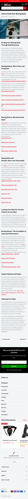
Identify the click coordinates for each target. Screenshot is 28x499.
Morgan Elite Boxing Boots (7, 262)
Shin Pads (3, 407)
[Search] (25, 8)
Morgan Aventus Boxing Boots (8, 258)
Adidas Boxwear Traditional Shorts (9, 151)
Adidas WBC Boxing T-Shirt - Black (9, 189)
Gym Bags (3, 397)
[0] (25, 4)
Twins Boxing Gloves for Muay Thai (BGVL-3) (11, 95)
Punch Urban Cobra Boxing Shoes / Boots (10, 266)
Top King (19, 292)
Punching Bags (4, 393)
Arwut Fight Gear (12, 292)
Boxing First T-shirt (5, 193)
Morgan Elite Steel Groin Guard (10, 440)
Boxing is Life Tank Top (6, 198)
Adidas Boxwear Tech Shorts (7, 142)
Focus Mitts (4, 390)
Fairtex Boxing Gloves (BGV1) (8, 91)
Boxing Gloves (4, 386)
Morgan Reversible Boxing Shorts (9, 146)
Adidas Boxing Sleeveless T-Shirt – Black (10, 180)
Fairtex (18, 290)
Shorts (2, 400)
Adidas (6, 292)
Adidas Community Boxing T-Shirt (9, 185)
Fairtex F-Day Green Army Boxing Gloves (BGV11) (12, 99)
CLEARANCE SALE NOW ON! (14, 1)
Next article (22, 339)
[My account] (22, 4)
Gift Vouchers (4, 414)
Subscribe (14, 366)
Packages (3, 411)
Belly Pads (3, 404)
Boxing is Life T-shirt (6, 202)
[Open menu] (2, 4)
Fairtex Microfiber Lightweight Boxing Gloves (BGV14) (13, 81)
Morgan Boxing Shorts (6, 138)
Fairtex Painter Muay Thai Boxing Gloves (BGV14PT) (13, 110)
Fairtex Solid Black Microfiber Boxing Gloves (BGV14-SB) (13, 105)
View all (25, 420)
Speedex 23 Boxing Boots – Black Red (10, 254)
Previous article (6, 339)
